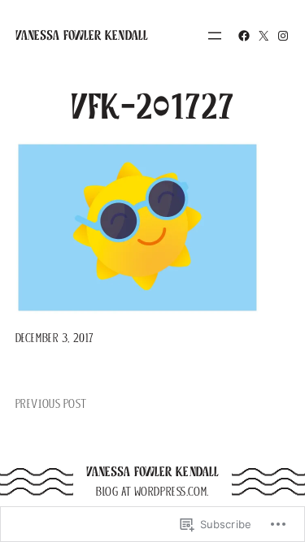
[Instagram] (283, 35)
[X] (263, 35)
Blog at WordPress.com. (152, 491)
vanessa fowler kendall (81, 35)
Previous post (50, 404)
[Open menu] (214, 36)
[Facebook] (244, 35)
